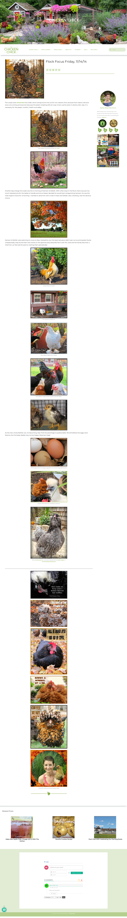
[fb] (100, 128)
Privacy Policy (72, 913)
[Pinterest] (56, 69)
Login (47, 862)
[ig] (105, 128)
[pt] (111, 128)
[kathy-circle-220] (108, 91)
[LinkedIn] (53, 69)
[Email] (59, 69)
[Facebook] (47, 69)
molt (58, 148)
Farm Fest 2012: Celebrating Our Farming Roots (105, 839)
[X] (50, 69)
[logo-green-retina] (11, 46)
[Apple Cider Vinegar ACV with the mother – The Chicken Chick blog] (22, 817)
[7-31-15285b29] (105, 817)
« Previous (47, 897)
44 (57, 897)
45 (60, 897)
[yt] (116, 128)
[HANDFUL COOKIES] (63, 817)
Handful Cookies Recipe (63, 839)
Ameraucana (38, 560)
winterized (20, 102)
